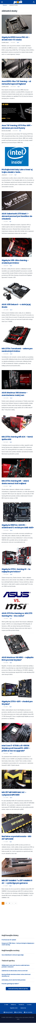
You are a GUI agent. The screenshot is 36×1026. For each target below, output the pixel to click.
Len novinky (28, 1012)
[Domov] (18, 2)
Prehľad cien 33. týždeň (9, 940)
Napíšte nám (14, 1008)
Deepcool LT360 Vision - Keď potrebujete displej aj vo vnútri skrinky (18, 944)
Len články (19, 1012)
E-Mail (6, 1004)
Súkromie (23, 1008)
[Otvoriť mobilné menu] (2, 2)
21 (11, 753)
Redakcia (21, 1004)
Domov (5, 5)
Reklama (13, 1004)
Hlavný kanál (8, 1012)
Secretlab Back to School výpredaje (13, 955)
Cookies (29, 1004)
